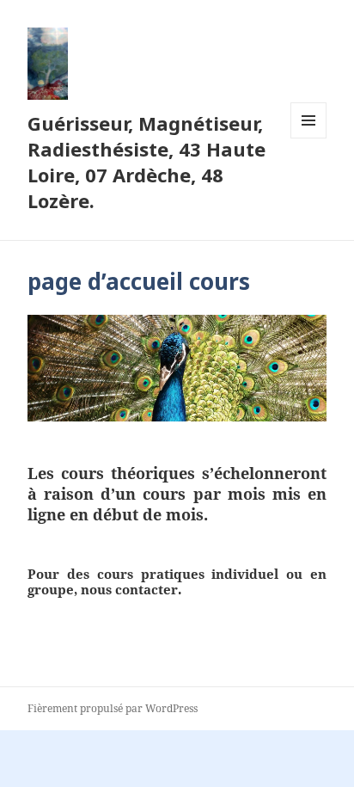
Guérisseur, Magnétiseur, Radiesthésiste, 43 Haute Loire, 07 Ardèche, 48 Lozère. (146, 161)
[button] (47, 64)
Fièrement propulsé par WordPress (112, 708)
